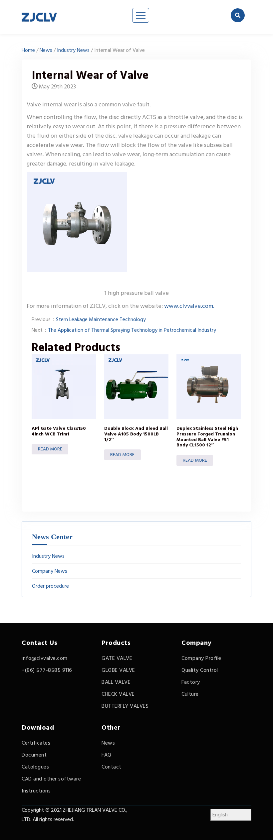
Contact (112, 767)
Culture (190, 694)
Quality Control (199, 670)
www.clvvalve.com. (188, 306)
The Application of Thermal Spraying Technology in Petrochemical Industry (132, 330)
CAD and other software (51, 779)
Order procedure (50, 586)
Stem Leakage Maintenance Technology (101, 319)
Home (28, 50)
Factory (190, 682)
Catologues (35, 767)
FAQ (107, 755)
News (46, 50)
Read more (50, 449)
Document (34, 755)
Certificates (36, 743)
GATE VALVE (117, 658)
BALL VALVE (116, 682)
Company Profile (201, 658)
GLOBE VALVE (118, 670)
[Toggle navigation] (140, 15)
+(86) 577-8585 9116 (47, 670)
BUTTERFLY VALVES (125, 706)
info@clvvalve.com (45, 658)
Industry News (73, 50)
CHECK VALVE (118, 694)
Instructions (36, 790)
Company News (49, 571)
